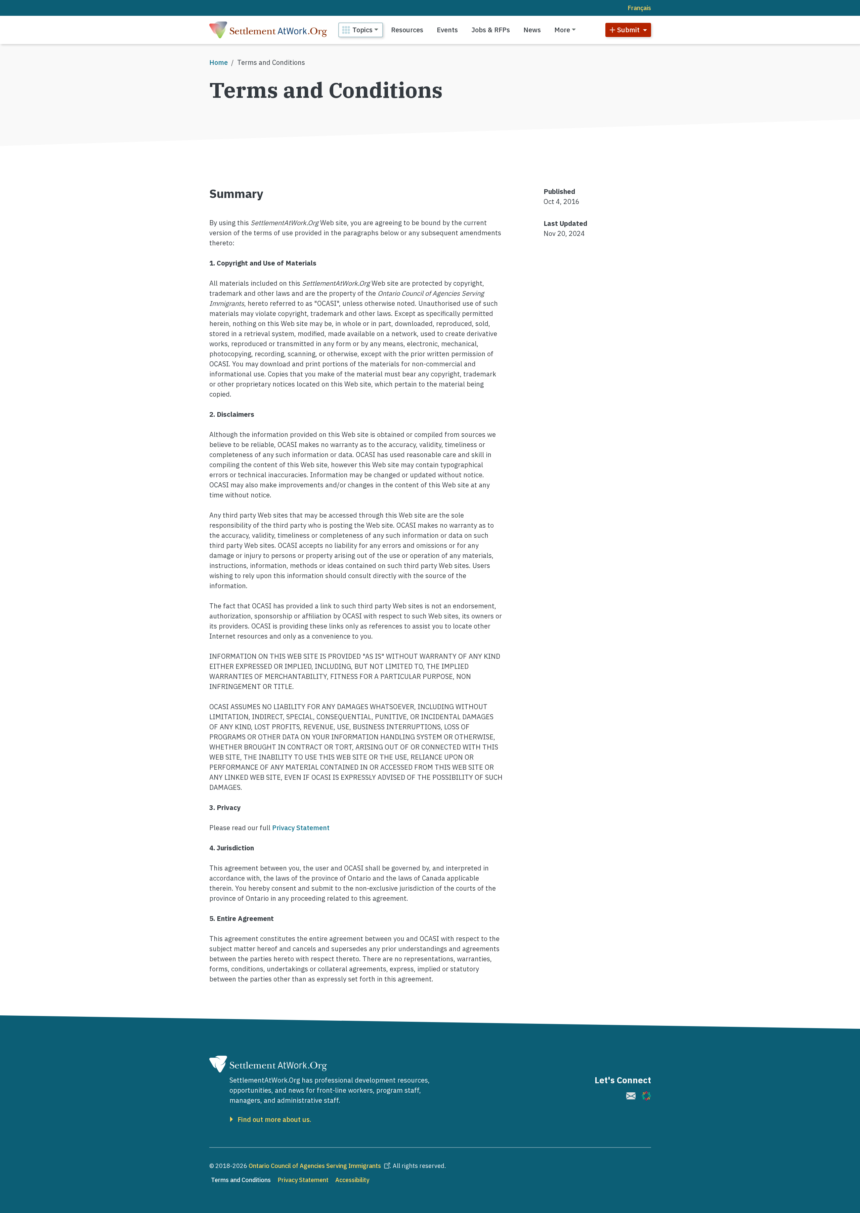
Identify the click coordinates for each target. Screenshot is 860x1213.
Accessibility (352, 1180)
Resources (407, 29)
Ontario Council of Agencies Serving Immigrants (315, 1166)
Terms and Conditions (241, 1180)
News (532, 29)
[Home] (268, 30)
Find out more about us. (274, 1120)
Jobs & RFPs (490, 29)
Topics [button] (362, 29)
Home (218, 62)
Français (639, 8)
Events (447, 29)
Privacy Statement (301, 827)
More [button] (562, 29)
